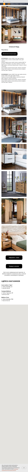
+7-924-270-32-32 (5, 300)
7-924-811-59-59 (5, 294)
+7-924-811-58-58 (5, 288)
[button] (9, 54)
